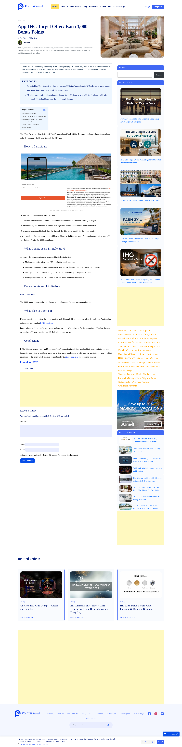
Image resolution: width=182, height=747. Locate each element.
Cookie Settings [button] (148, 742)
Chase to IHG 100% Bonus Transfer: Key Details (140, 201)
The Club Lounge (125, 371)
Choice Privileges (147, 346)
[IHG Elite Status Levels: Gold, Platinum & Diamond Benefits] (125, 440)
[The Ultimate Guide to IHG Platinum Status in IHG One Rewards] (125, 479)
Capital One (123, 346)
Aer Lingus (122, 331)
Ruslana (27, 43)
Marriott (155, 358)
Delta (138, 350)
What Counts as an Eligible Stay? (34, 116)
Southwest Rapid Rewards (131, 366)
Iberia (155, 354)
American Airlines (128, 338)
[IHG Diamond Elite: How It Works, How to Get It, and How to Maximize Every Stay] (91, 585)
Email (22, 450)
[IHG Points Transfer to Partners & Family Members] (125, 498)
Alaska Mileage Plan (144, 334)
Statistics (159, 367)
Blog (85, 6)
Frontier (147, 350)
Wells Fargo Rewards (140, 382)
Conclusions (26, 127)
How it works (76, 6)
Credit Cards (125, 350)
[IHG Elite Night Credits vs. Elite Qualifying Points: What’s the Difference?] (140, 143)
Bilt (158, 342)
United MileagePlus (129, 378)
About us (64, 6)
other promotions (71, 357)
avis (153, 343)
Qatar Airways (138, 362)
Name (22, 444)
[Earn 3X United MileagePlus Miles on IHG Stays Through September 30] (140, 222)
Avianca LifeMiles (143, 342)
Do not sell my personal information (34, 744)
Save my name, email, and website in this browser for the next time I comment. (50, 455)
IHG (120, 358)
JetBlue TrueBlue (134, 358)
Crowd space (105, 6)
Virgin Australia (124, 382)
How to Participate (29, 114)
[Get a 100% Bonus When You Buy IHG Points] (125, 450)
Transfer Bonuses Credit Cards (133, 374)
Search (55, 6)
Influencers (94, 6)
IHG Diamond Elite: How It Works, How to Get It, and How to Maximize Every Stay (89, 609)
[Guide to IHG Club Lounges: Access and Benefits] (125, 469)
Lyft (146, 359)
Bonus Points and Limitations (32, 119)
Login (147, 6)
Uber (153, 374)
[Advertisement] (66, 389)
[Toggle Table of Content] (43, 110)
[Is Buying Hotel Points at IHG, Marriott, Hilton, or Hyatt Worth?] (125, 506)
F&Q (91, 714)
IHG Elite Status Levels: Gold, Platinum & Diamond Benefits (136, 607)
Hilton (140, 354)
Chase (134, 346)
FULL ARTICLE (27, 617)
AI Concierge (119, 6)
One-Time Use (29, 122)
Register (158, 6)
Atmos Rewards (126, 342)
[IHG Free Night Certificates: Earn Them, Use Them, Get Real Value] (125, 488)
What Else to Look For (30, 125)
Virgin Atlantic (149, 378)
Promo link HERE (29, 362)
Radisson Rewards (153, 363)
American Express (148, 338)
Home (19, 20)
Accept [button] (160, 742)
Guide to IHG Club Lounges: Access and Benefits (39, 607)
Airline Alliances (124, 335)
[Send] (108, 725)
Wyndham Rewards (127, 385)
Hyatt (149, 354)
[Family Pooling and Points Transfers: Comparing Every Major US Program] (140, 102)
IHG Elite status (46, 323)
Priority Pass (123, 362)
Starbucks (150, 366)
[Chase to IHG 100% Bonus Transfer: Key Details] (140, 183)
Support (100, 714)
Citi (158, 346)
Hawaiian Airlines (126, 354)
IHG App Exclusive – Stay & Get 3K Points (70, 210)
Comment (24, 421)
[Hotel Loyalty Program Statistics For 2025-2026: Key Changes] (125, 460)
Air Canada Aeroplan (139, 330)
